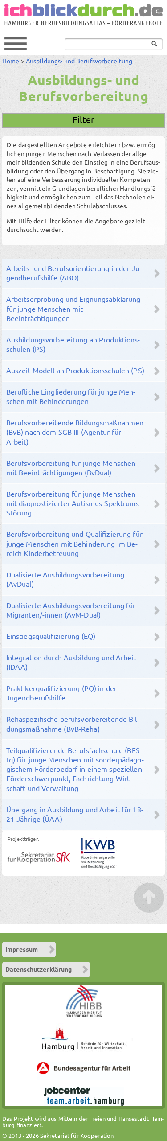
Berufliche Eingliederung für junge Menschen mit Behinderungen (71, 396)
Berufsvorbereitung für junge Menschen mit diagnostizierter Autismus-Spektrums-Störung (74, 503)
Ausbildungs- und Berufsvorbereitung (79, 61)
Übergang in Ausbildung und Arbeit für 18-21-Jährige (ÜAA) (74, 814)
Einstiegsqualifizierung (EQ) (51, 636)
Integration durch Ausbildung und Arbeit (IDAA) (71, 662)
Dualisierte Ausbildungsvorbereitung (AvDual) (65, 579)
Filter (83, 120)
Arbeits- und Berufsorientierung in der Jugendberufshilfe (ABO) (74, 273)
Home (11, 61)
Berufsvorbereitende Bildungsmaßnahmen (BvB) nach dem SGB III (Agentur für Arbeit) (75, 432)
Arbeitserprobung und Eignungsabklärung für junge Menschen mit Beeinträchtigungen (73, 308)
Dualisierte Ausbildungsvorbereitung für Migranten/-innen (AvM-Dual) (71, 610)
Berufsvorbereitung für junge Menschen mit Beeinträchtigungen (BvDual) (71, 468)
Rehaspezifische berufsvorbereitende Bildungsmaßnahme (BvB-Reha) (72, 724)
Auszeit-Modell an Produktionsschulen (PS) (75, 371)
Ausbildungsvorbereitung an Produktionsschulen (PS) (73, 344)
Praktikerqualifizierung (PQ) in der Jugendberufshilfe (61, 693)
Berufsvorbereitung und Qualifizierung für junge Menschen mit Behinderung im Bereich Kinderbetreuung (74, 543)
